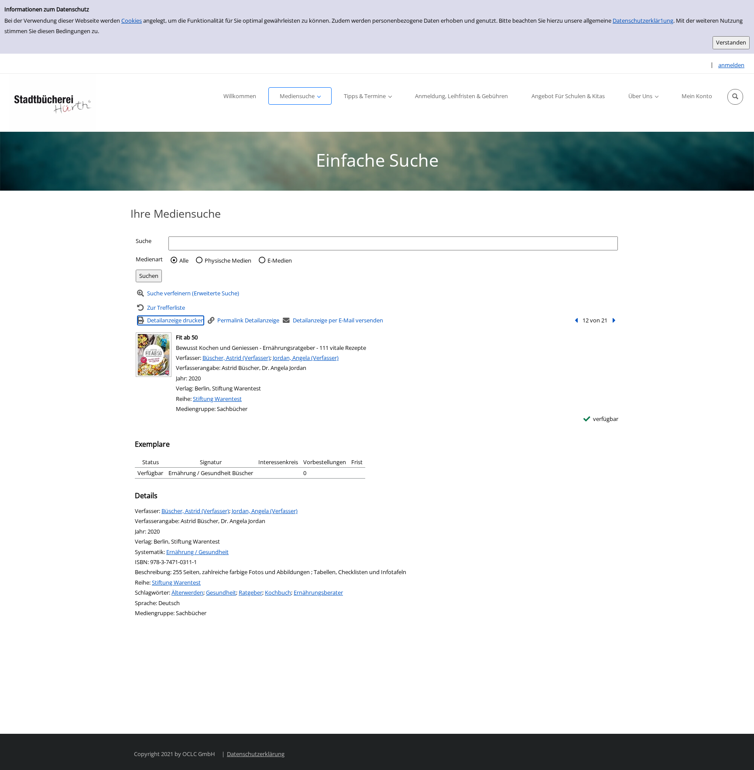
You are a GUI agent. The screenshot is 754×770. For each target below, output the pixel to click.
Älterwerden (187, 592)
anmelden (731, 65)
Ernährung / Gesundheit (197, 552)
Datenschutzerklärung (255, 754)
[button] (735, 97)
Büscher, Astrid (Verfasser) (236, 358)
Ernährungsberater (318, 592)
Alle (183, 260)
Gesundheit (221, 592)
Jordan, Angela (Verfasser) (306, 358)
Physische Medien (228, 260)
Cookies (131, 20)
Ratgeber (250, 592)
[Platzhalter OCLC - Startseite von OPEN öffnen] (52, 103)
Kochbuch (278, 592)
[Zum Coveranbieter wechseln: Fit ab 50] (153, 354)
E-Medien (279, 260)
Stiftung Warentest (217, 399)
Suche (143, 241)
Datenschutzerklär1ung (643, 20)
